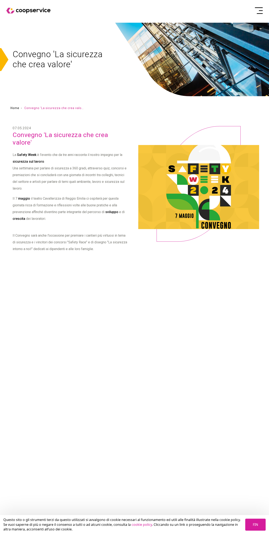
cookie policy (142, 524)
